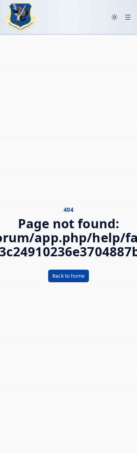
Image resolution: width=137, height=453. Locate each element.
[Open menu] (127, 17)
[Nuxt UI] (20, 17)
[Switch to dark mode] (114, 17)
